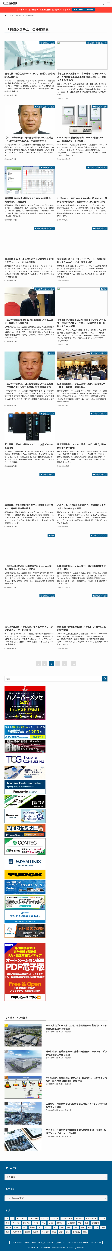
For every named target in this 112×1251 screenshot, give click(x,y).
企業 (86, 1223)
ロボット (60, 1223)
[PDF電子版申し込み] (25, 999)
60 (74, 663)
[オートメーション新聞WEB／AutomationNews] (9, 3)
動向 (24, 1227)
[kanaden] (25, 737)
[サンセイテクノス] (25, 922)
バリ (43, 1223)
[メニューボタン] (108, 3)
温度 (96, 1227)
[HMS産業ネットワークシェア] (25, 778)
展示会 (47, 1227)
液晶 (89, 1227)
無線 (103, 1227)
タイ (7, 1223)
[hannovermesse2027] (25, 719)
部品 (67, 1232)
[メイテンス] (25, 936)
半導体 (32, 1227)
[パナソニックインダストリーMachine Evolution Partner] (25, 792)
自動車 (27, 1232)
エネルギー (33, 1218)
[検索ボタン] (102, 3)
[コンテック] (25, 853)
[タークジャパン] (25, 878)
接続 (62, 1227)
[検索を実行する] (104, 678)
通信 (61, 1232)
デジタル (26, 1223)
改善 (76, 1227)
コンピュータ (67, 1218)
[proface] (25, 893)
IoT (12, 1218)
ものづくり (21, 1218)
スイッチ (79, 1218)
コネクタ (54, 1218)
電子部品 (76, 1232)
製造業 (36, 1232)
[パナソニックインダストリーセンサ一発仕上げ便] (25, 821)
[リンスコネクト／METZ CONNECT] (25, 807)
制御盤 (8, 1227)
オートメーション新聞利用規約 (23, 1242)
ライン (51, 1223)
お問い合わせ (95, 1242)
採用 (55, 1227)
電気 (85, 1232)
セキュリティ (91, 1218)
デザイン (16, 1223)
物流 (7, 1232)
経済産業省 (16, 1232)
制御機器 (95, 1223)
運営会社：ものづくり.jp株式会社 (52, 1242)
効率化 (17, 1227)
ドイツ (36, 1223)
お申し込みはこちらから (83, 9)
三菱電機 (71, 1223)
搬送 (69, 1227)
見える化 (45, 1232)
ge (7, 1218)
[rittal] (25, 752)
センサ (102, 1218)
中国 (80, 1223)
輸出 (54, 1232)
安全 (40, 1227)
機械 (83, 1227)
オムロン (44, 1218)
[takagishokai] (25, 836)
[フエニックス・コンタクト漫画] (25, 907)
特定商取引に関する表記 (78, 1242)
